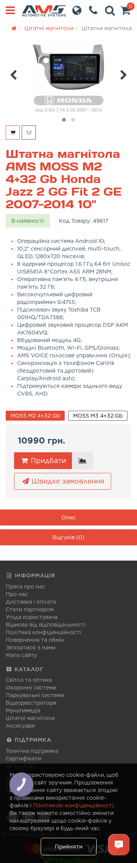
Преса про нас (25, 586)
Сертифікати (23, 758)
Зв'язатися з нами (31, 647)
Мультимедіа (23, 710)
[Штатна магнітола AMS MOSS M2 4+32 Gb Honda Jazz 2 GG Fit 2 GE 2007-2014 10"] (68, 75)
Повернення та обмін (35, 640)
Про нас (17, 594)
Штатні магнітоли (30, 718)
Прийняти (69, 847)
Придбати (47, 460)
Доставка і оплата (31, 602)
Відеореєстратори (31, 703)
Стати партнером (30, 609)
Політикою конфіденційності (73, 805)
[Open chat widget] (118, 844)
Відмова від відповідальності (46, 625)
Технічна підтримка (32, 751)
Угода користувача (31, 617)
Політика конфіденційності (43, 632)
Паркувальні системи (35, 695)
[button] (125, 12)
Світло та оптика (29, 680)
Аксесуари (20, 726)
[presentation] (13, 73)
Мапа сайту (21, 655)
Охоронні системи (31, 688)
